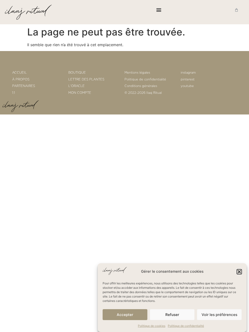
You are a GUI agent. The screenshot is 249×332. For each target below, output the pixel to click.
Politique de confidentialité (186, 326)
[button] (239, 271)
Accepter (125, 314)
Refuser (172, 314)
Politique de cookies (151, 326)
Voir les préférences (219, 314)
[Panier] (236, 10)
